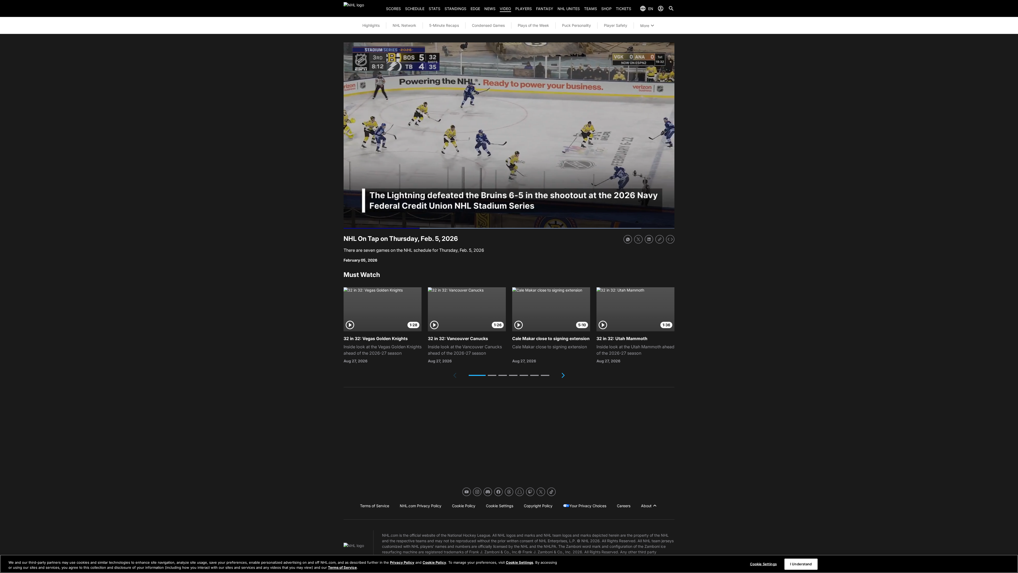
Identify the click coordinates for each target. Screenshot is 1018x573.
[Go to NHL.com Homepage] (363, 8)
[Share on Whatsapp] (628, 239)
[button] (477, 375)
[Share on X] (638, 239)
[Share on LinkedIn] (649, 239)
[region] (509, 564)
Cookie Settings (519, 562)
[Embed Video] (670, 239)
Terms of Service (342, 567)
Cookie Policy (434, 562)
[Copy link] (659, 239)
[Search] (671, 8)
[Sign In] (660, 8)
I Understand (801, 564)
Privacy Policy (402, 562)
